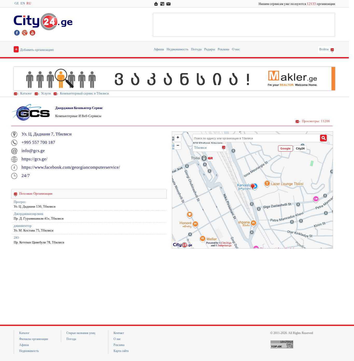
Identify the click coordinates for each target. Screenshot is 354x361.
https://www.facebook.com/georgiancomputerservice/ (71, 167)
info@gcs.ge (33, 150)
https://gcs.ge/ (34, 158)
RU (28, 3)
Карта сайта (121, 351)
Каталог (26, 93)
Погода (196, 49)
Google (285, 148)
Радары (209, 49)
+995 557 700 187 (38, 142)
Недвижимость (177, 49)
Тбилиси (200, 147)
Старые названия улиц (80, 333)
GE (17, 3)
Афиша (159, 49)
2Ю (16, 238)
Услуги (46, 93)
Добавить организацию (34, 49)
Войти (324, 49)
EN (22, 3)
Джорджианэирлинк (28, 214)
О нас (236, 49)
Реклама (223, 49)
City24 (300, 148)
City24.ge (226, 243)
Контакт (119, 333)
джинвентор (23, 226)
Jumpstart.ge (224, 245)
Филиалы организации (33, 339)
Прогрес (20, 202)
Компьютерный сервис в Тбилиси (84, 93)
